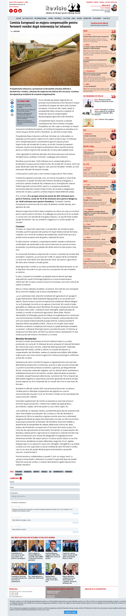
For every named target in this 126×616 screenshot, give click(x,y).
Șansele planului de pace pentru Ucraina (25, 117)
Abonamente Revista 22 (17, 4)
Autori (107, 2)
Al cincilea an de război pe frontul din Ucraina (26, 110)
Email (12, 487)
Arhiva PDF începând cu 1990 (18, 2)
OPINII (50, 18)
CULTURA (66, 18)
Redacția (114, 2)
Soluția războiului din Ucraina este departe (24, 114)
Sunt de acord (71, 612)
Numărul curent (92, 2)
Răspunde (76, 513)
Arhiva (101, 2)
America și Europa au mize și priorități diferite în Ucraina (26, 122)
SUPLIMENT (97, 18)
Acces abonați (14, 6)
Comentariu (14, 493)
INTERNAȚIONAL (40, 18)
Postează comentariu (18, 503)
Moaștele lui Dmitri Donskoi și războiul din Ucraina (24, 106)
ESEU (73, 18)
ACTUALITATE (28, 18)
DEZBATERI (87, 18)
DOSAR (79, 18)
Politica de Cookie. (43, 610)
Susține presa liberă (99, 24)
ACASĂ (18, 18)
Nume (12, 482)
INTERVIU (58, 18)
